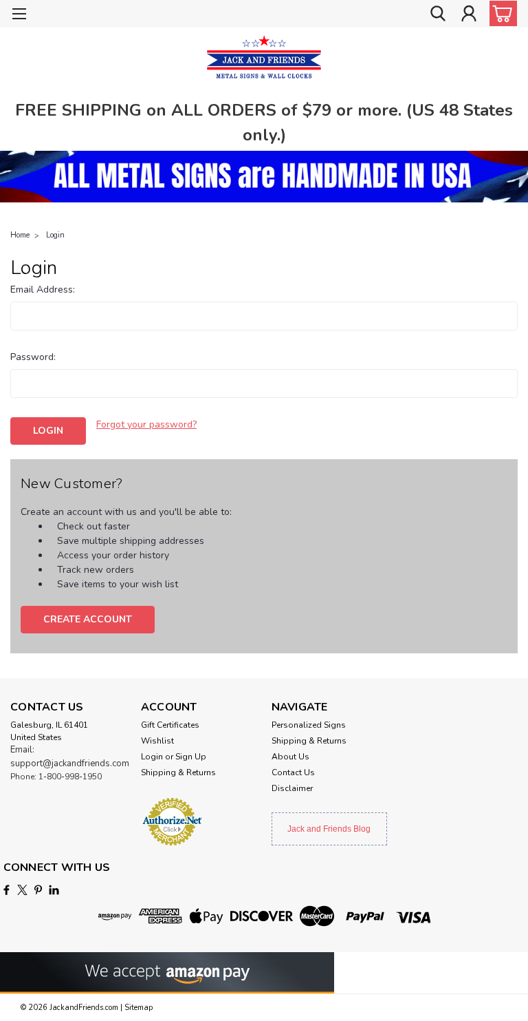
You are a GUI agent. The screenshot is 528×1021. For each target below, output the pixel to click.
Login (55, 235)
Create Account (87, 619)
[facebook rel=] (6, 890)
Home (20, 235)
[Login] (469, 14)
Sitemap (138, 1007)
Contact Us (293, 772)
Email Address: (42, 289)
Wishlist (157, 740)
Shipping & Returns (178, 772)
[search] (438, 14)
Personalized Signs (309, 724)
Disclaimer (292, 788)
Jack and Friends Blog (329, 829)
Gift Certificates (170, 724)
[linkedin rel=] (54, 890)
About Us (290, 756)
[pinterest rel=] (38, 890)
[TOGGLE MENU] (19, 15)
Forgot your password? (146, 424)
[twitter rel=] (22, 890)
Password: (33, 357)
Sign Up (190, 756)
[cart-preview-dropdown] (500, 13)
